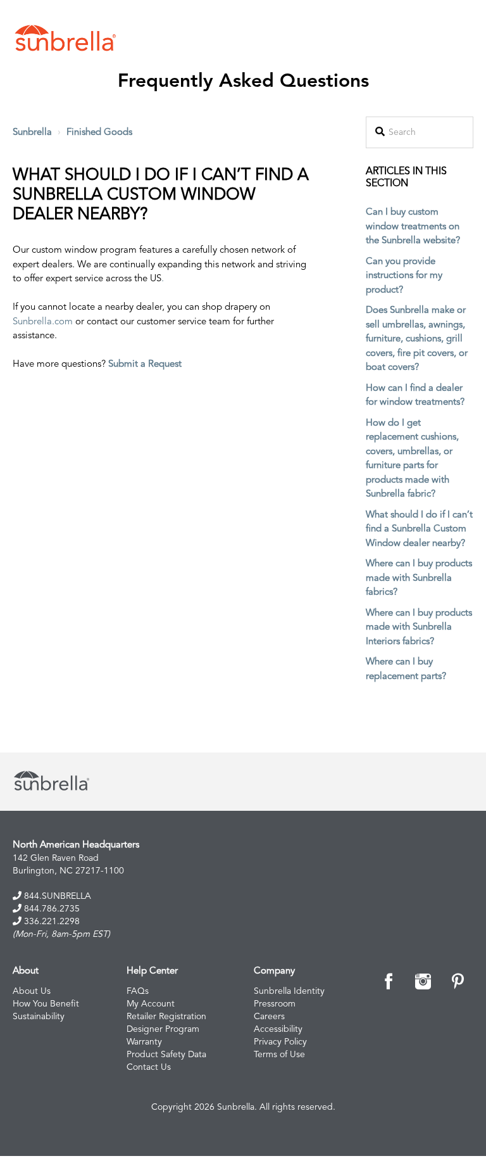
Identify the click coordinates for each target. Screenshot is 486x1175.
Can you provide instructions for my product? (404, 276)
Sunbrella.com (43, 322)
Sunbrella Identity (289, 991)
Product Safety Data (166, 1054)
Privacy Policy (280, 1042)
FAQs (138, 991)
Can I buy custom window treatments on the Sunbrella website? (413, 227)
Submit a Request (145, 364)
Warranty (144, 1042)
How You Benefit (46, 1004)
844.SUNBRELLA (56, 896)
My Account (151, 1004)
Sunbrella (32, 132)
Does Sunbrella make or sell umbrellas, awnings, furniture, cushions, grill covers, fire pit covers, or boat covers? (417, 339)
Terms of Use (279, 1054)
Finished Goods (99, 132)
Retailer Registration (166, 1016)
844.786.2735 (51, 909)
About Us (32, 991)
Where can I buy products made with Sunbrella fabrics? (419, 578)
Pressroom (275, 1004)
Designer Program (163, 1029)
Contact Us (149, 1067)
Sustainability (39, 1016)
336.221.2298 (51, 921)
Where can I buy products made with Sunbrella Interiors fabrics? (419, 628)
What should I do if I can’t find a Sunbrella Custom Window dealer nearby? (419, 530)
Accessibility (278, 1029)
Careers (269, 1016)
